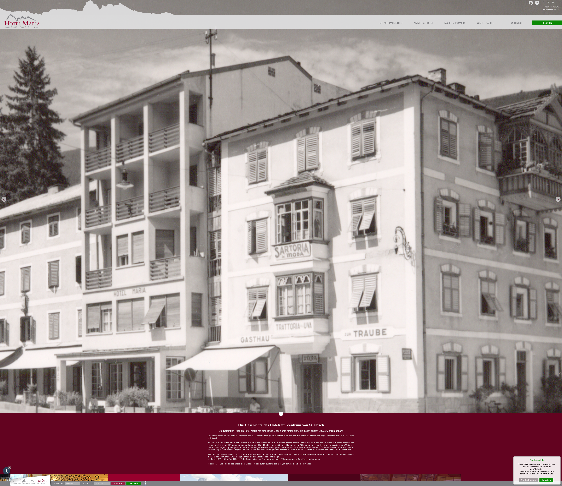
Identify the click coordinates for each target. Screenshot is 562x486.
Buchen (134, 483)
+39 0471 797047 (552, 7)
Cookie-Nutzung (543, 474)
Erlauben (546, 480)
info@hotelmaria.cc (551, 9)
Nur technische (528, 480)
